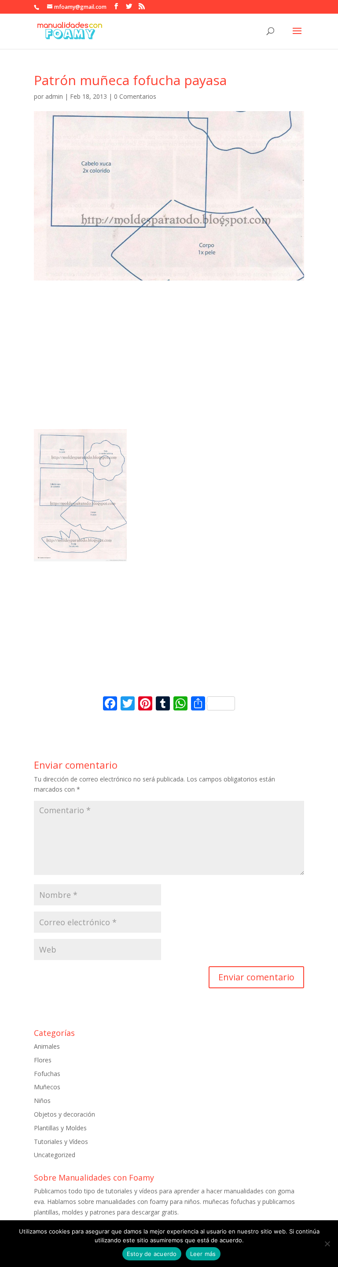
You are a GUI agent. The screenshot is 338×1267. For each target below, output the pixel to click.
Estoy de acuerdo (152, 1253)
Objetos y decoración (64, 1114)
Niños (42, 1100)
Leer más (203, 1253)
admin (54, 96)
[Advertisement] (169, 363)
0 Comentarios (135, 96)
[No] (327, 1243)
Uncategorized (54, 1155)
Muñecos (47, 1087)
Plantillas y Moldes (60, 1128)
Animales (47, 1046)
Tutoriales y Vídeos (61, 1141)
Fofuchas (47, 1073)
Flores (42, 1060)
